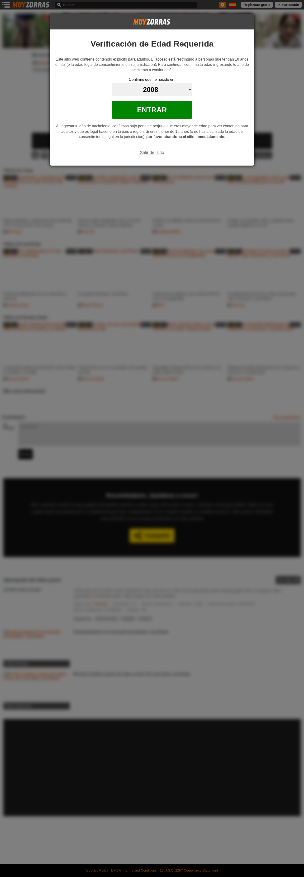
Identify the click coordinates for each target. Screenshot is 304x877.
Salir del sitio (152, 152)
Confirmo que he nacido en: (152, 79)
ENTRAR (152, 110)
